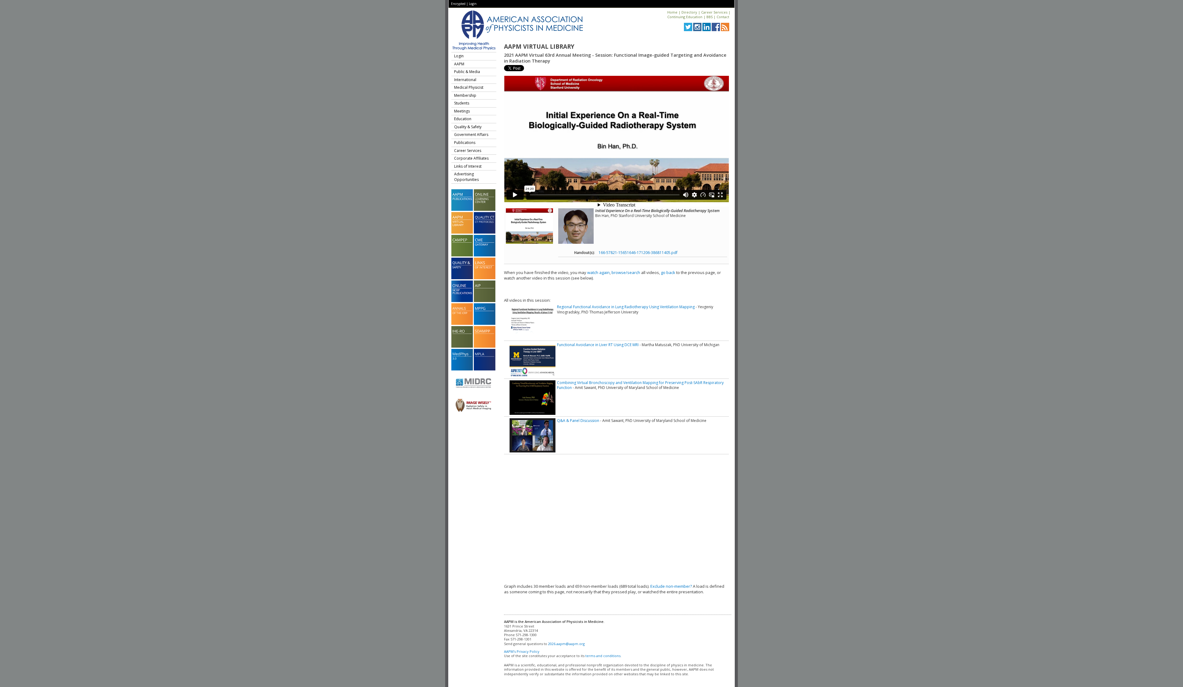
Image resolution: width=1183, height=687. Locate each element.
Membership (465, 95)
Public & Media (467, 71)
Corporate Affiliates (471, 158)
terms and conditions (602, 655)
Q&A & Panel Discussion (578, 420)
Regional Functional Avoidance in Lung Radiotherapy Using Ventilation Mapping (626, 306)
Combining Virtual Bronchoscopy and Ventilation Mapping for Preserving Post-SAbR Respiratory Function (640, 385)
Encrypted (458, 4)
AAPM (459, 64)
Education (462, 118)
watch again (598, 272)
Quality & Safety (468, 126)
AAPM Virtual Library (539, 47)
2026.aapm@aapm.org (566, 643)
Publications (464, 142)
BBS (709, 16)
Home (672, 12)
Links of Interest (468, 166)
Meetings (462, 111)
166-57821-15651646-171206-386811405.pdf (638, 252)
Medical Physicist (468, 87)
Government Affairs (471, 134)
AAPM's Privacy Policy (521, 651)
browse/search (626, 272)
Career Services (714, 12)
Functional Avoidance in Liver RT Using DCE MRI (598, 344)
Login (473, 4)
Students (461, 103)
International (465, 79)
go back (668, 272)
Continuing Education (684, 16)
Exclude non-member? (671, 586)
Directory (689, 12)
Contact (723, 16)
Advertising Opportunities (466, 176)
